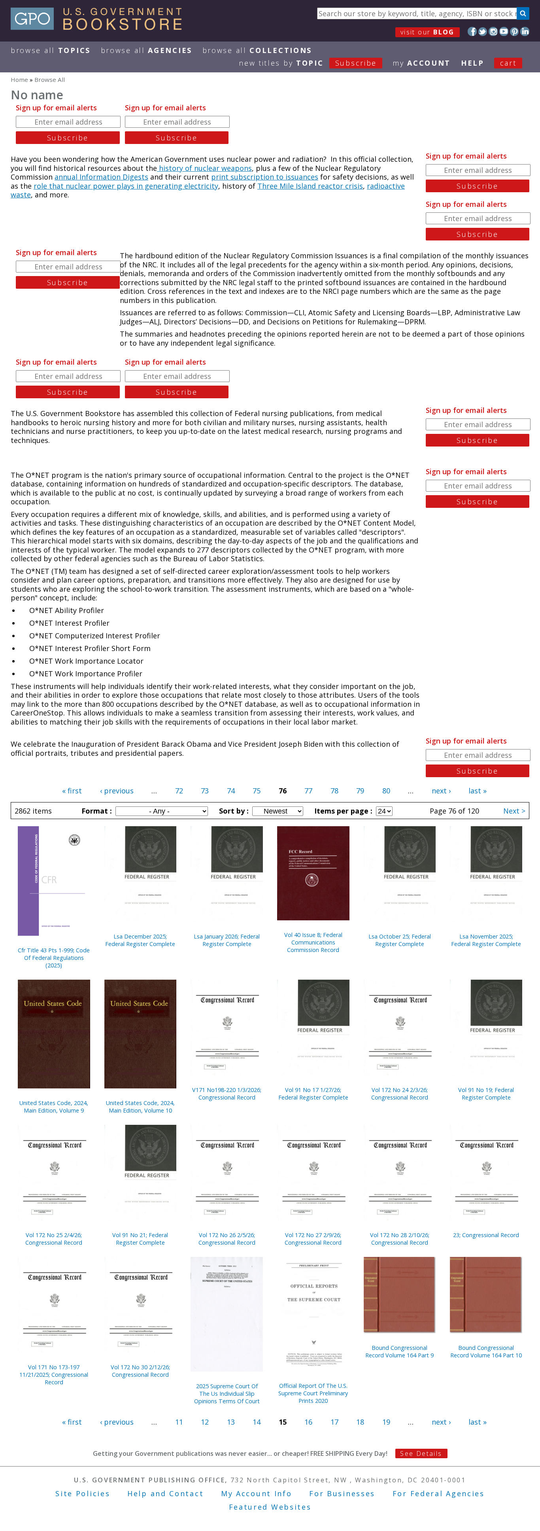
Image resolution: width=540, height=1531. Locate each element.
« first (72, 790)
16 (308, 1422)
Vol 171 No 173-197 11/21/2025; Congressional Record (53, 1374)
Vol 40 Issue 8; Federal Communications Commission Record (313, 942)
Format (95, 811)
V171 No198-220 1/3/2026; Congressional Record (226, 1093)
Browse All (51, 50)
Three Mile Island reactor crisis (310, 186)
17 (334, 1422)
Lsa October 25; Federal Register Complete (399, 940)
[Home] (100, 27)
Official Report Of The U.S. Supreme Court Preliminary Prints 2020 (313, 1393)
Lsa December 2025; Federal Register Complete (140, 940)
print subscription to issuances (264, 177)
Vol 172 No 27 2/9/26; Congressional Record (313, 1238)
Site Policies (82, 1493)
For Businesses (342, 1493)
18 (360, 1422)
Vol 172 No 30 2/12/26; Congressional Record (140, 1370)
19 (386, 1422)
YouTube (503, 31)
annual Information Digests (101, 177)
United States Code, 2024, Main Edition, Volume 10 (140, 1106)
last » (477, 790)
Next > (514, 811)
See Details (421, 1453)
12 (205, 1422)
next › (441, 790)
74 (231, 790)
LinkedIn (524, 31)
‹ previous (117, 790)
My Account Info (256, 1493)
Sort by (233, 811)
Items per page (342, 811)
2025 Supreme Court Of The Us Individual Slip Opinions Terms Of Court (227, 1393)
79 (360, 790)
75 (257, 790)
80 (386, 790)
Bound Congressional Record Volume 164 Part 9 (399, 1351)
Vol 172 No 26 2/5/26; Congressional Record (226, 1238)
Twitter (482, 31)
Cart (508, 63)
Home (19, 79)
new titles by (308, 63)
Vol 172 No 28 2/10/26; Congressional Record (399, 1238)
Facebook (472, 31)
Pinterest (514, 31)
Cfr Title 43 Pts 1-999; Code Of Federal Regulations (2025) (54, 957)
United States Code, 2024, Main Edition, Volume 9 (53, 1106)
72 (179, 790)
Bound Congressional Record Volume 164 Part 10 (486, 1351)
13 (231, 1422)
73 (205, 790)
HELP (472, 63)
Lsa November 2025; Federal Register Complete (486, 940)
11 (179, 1422)
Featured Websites (270, 1507)
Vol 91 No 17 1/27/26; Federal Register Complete (313, 1093)
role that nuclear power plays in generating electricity (126, 186)
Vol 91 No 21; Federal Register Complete (140, 1238)
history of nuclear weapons (204, 168)
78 (334, 790)
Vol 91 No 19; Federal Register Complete (486, 1093)
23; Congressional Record (486, 1235)
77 (308, 790)
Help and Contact (165, 1493)
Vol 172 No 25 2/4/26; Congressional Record (53, 1238)
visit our (427, 32)
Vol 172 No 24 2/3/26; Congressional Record (399, 1093)
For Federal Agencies (439, 1493)
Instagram (493, 31)
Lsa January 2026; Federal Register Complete (227, 940)
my (422, 63)
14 (257, 1422)
